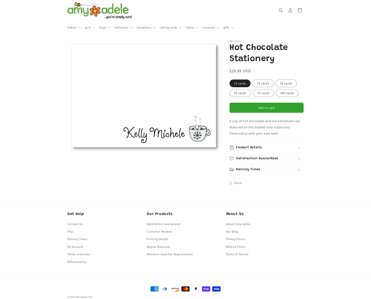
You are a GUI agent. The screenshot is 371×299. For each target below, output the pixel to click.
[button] (73, 27)
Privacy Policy (235, 239)
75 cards (263, 93)
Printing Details (157, 239)
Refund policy (77, 262)
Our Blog (232, 232)
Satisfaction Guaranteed (163, 224)
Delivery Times (77, 239)
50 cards (240, 93)
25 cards (263, 83)
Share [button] (238, 183)
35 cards (286, 83)
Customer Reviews (159, 232)
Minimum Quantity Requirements (170, 254)
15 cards (240, 83)
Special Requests (158, 247)
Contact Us (75, 224)
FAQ (70, 232)
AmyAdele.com (84, 296)
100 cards (287, 93)
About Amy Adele (238, 224)
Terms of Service (78, 254)
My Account (75, 247)
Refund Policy (235, 247)
